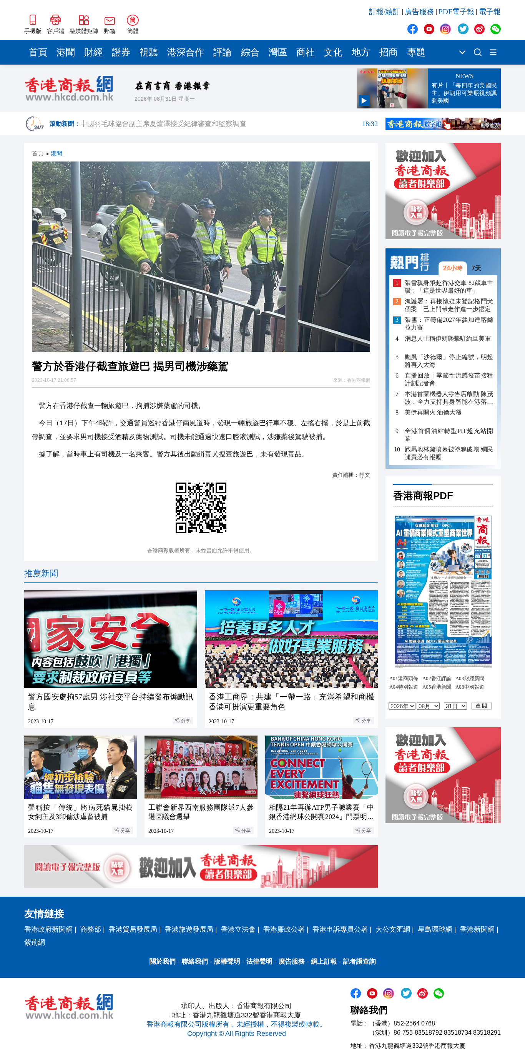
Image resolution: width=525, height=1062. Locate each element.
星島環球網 (435, 929)
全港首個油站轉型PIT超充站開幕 (449, 435)
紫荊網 (34, 942)
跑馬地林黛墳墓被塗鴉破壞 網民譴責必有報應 (449, 453)
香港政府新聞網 (48, 929)
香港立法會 (238, 929)
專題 (416, 52)
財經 (93, 52)
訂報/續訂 (384, 12)
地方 (361, 52)
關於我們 (163, 961)
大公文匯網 (392, 929)
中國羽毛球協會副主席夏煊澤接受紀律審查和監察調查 (229, 124)
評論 (222, 52)
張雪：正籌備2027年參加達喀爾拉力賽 (449, 324)
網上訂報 (324, 961)
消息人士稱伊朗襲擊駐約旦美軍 (448, 338)
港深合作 (185, 52)
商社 (305, 52)
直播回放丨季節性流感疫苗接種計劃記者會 (449, 379)
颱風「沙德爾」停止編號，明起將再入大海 (449, 361)
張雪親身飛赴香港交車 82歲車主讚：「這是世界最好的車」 (449, 287)
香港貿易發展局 (133, 929)
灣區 (278, 52)
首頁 (38, 52)
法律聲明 (259, 961)
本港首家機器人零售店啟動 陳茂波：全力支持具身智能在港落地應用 (449, 398)
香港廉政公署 (284, 929)
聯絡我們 (195, 961)
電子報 (490, 12)
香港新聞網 (477, 929)
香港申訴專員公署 (340, 929)
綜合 (250, 52)
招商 (388, 52)
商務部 (90, 929)
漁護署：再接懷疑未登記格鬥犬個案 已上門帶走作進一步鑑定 (449, 305)
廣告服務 (419, 12)
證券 (121, 52)
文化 (333, 52)
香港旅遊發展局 (189, 929)
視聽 (149, 52)
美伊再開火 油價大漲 (433, 412)
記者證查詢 (359, 961)
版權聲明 (227, 961)
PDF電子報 (456, 12)
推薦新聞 (41, 573)
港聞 (65, 52)
